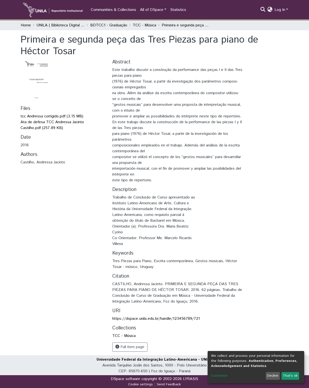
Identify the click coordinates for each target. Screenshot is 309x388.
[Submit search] (263, 10)
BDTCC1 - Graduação (108, 25)
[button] (270, 10)
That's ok (290, 375)
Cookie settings (140, 384)
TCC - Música (144, 25)
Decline (272, 375)
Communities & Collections (113, 10)
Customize (219, 375)
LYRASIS (190, 379)
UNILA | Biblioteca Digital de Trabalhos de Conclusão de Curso (60, 25)
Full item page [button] (131, 347)
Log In (279, 10)
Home (26, 25)
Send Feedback (169, 384)
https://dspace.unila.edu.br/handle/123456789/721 (156, 318)
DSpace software (125, 379)
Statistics (178, 10)
